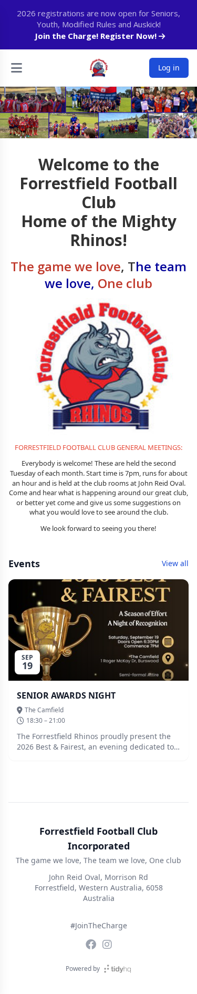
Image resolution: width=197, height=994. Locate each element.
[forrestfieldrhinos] (107, 944)
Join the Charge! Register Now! (97, 35)
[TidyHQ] (117, 969)
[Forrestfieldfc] (91, 944)
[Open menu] (16, 67)
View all (175, 563)
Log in (169, 68)
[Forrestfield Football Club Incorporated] (98, 67)
